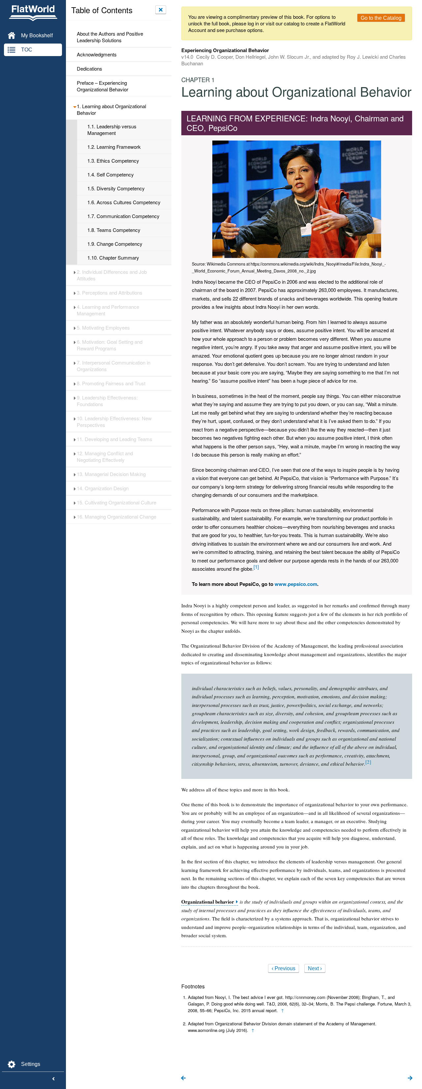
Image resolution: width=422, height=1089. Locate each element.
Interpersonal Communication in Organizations (113, 365)
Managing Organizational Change (116, 516)
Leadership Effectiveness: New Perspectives (114, 421)
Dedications (89, 68)
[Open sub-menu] (75, 106)
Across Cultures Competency (124, 202)
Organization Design (103, 488)
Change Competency (114, 243)
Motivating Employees (103, 327)
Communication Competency (123, 216)
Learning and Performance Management (108, 310)
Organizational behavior (207, 902)
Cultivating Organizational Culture (116, 502)
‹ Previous (283, 968)
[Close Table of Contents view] (160, 9)
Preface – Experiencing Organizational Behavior (102, 86)
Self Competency (110, 174)
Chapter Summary (113, 257)
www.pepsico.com (296, 584)
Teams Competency (113, 230)
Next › (315, 968)
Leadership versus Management (111, 129)
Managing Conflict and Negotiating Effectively (105, 456)
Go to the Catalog (381, 18)
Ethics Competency (113, 160)
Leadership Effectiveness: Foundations (107, 400)
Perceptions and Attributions (109, 292)
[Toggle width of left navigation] (53, 1079)
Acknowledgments (97, 54)
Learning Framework (114, 147)
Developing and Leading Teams (114, 439)
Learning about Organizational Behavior (111, 109)
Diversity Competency (116, 188)
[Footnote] (256, 566)
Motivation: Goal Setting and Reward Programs (109, 345)
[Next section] (410, 1078)
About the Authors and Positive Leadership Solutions (110, 37)
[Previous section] (183, 1078)
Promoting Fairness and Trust (111, 383)
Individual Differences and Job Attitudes (112, 275)
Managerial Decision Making (111, 474)
